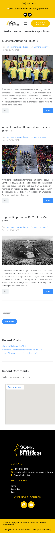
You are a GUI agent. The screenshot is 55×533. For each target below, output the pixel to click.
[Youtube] (25, 15)
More (48, 111)
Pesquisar (6, 313)
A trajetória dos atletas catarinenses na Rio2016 (22, 350)
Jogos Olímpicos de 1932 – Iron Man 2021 (20, 353)
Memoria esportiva (42, 47)
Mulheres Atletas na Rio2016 (20, 40)
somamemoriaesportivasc (16, 47)
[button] (25, 23)
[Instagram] (30, 15)
